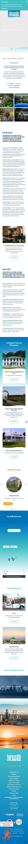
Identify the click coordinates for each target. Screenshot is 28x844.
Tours (14, 613)
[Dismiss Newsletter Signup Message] (14, 822)
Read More (14, 257)
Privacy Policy (21, 833)
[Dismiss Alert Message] (26, 1)
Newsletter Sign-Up (14, 787)
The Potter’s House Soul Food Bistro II (11, 160)
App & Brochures (14, 646)
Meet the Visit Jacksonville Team (17, 831)
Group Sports (14, 789)
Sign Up (14, 717)
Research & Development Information (14, 798)
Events (14, 774)
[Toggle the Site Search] (2, 13)
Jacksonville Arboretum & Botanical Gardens (13, 299)
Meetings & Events (14, 784)
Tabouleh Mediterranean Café (10, 169)
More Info (4, 8)
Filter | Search (13, 530)
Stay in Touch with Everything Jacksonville (7, 824)
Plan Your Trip (14, 782)
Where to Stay (14, 780)
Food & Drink (14, 778)
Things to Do (14, 772)
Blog (14, 795)
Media (14, 791)
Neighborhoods (14, 776)
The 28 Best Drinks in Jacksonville (14, 245)
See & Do (18, 83)
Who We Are (14, 793)
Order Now (14, 740)
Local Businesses (14, 87)
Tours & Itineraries (14, 85)
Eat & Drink (10, 83)
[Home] (14, 13)
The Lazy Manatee (7, 202)
